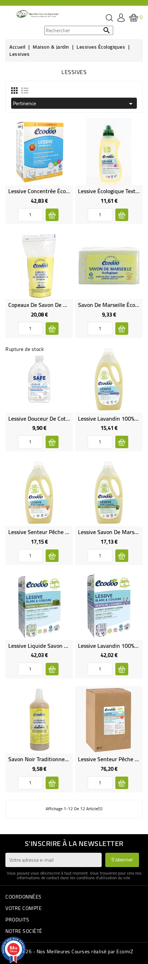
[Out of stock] (52, 442)
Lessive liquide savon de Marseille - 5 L (57, 645)
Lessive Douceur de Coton (40, 418)
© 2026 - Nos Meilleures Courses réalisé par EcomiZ (74, 951)
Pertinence (74, 103)
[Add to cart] (52, 215)
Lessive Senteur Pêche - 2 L (42, 532)
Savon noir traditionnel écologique (51, 759)
